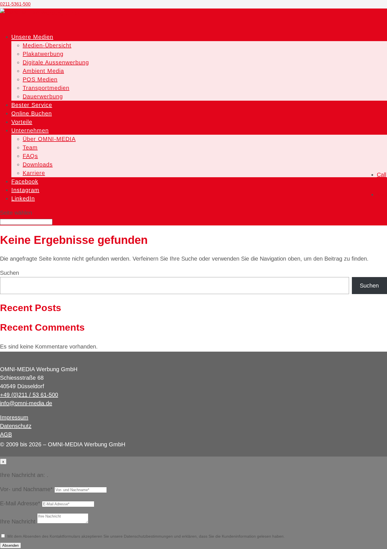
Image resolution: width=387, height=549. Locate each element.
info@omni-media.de (26, 403)
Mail (382, 194)
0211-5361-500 (15, 4)
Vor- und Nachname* (26, 489)
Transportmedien (46, 88)
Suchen (9, 273)
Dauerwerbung (43, 96)
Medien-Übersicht (47, 45)
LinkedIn (23, 198)
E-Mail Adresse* (20, 503)
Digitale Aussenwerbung (56, 62)
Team (30, 147)
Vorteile (21, 122)
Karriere (34, 173)
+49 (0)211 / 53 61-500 (29, 395)
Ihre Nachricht (17, 521)
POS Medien (40, 79)
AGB (6, 434)
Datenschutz (15, 426)
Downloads (38, 164)
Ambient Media (43, 71)
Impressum (14, 417)
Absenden (10, 545)
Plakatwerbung (43, 54)
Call (381, 175)
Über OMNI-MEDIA (49, 139)
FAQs (30, 156)
